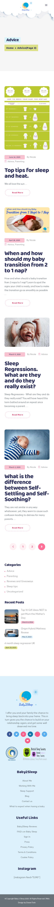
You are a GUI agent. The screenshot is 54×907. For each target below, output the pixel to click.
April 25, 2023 (11, 647)
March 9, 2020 (15, 354)
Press (27, 841)
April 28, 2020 (14, 240)
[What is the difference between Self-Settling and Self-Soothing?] (27, 444)
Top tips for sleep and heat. (26, 173)
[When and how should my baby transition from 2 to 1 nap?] (27, 220)
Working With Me (27, 785)
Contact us (27, 801)
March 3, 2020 (14, 467)
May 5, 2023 (27, 637)
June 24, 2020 (14, 157)
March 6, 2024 (27, 622)
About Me (27, 780)
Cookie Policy (27, 857)
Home (10, 48)
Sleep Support (27, 790)
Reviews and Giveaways (20, 581)
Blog (27, 796)
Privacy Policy (27, 846)
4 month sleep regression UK (19, 643)
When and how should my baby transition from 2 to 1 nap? (25, 262)
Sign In (27, 836)
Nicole (33, 156)
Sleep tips (12, 586)
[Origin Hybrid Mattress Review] (11, 633)
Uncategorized (15, 591)
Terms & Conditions (27, 852)
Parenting (19, 161)
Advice (11, 161)
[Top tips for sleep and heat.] (27, 118)
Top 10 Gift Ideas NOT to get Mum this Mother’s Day (34, 613)
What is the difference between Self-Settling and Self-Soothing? (26, 488)
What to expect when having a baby (27, 806)
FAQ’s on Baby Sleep (27, 831)
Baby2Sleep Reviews (27, 826)
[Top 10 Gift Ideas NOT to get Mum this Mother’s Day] (11, 616)
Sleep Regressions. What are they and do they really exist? (22, 375)
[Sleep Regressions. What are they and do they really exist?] (27, 332)
